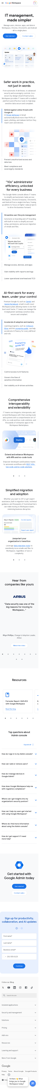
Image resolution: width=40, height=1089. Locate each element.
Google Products (31, 1071)
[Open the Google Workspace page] (13, 3)
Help (3, 1075)
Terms (10, 1071)
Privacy (4, 1071)
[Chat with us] (33, 1083)
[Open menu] (2, 3)
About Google (18, 1071)
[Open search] (35, 3)
